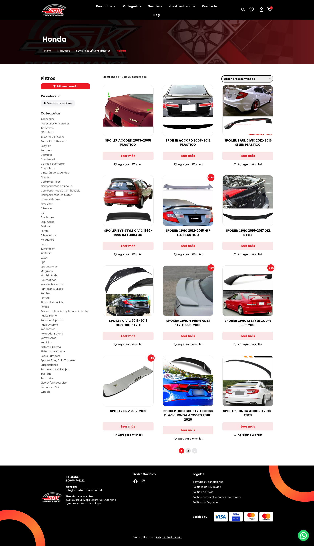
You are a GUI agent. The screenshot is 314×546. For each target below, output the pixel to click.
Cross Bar (47, 204)
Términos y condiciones (208, 482)
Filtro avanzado (67, 86)
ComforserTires (51, 182)
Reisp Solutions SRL (169, 537)
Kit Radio (46, 253)
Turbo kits (47, 378)
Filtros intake (49, 235)
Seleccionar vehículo (59, 103)
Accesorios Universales (55, 123)
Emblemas (47, 217)
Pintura (45, 298)
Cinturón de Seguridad (55, 172)
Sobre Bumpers (50, 356)
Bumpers (46, 150)
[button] (128, 164)
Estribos (45, 226)
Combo (45, 177)
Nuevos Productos (52, 284)
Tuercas (46, 374)
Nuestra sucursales (79, 496)
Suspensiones (49, 365)
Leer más (128, 156)
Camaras (47, 155)
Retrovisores (48, 338)
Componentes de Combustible (60, 190)
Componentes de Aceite (56, 186)
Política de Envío (203, 492)
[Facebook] (135, 481)
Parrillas (45, 293)
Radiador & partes (52, 320)
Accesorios (48, 119)
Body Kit (46, 146)
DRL (43, 213)
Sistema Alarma (51, 347)
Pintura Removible (52, 302)
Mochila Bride (49, 275)
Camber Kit (48, 159)
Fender (45, 231)
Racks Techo (49, 315)
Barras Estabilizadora (54, 141)
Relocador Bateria (52, 333)
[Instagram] (143, 481)
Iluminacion (48, 249)
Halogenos (47, 239)
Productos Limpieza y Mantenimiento (64, 311)
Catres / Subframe (53, 164)
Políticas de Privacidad (207, 487)
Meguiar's (47, 271)
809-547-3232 (75, 480)
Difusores (47, 208)
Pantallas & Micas (52, 289)
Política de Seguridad (206, 502)
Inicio (47, 51)
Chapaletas (48, 168)
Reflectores (48, 329)
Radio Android (49, 325)
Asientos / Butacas (53, 137)
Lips (43, 262)
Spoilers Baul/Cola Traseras (93, 51)
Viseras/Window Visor (54, 382)
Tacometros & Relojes (55, 369)
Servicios (46, 342)
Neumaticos (48, 280)
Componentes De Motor (56, 195)
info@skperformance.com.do (84, 490)
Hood (44, 244)
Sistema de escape (53, 351)
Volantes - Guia (51, 387)
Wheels (45, 392)
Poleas (45, 307)
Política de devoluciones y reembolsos (217, 497)
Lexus (44, 257)
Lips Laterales (49, 266)
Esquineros (47, 222)
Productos (63, 51)
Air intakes (47, 128)
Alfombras (47, 132)
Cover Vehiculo (50, 199)
